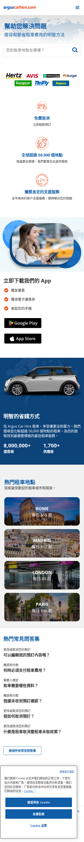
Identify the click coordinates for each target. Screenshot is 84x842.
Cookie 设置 (38, 825)
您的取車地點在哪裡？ (25, 50)
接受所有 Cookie (38, 802)
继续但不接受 (67, 771)
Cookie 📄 (30, 791)
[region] (38, 802)
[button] (77, 7)
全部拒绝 (39, 814)
